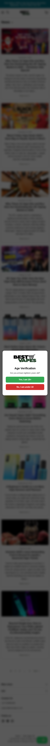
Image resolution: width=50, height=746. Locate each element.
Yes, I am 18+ (25, 379)
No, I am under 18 (25, 387)
